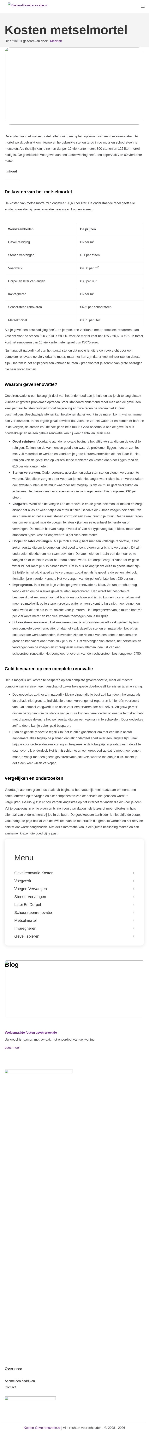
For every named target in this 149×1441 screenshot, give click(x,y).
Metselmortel (25, 920)
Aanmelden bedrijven (20, 1381)
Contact (10, 1387)
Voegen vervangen (30, 889)
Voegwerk (22, 881)
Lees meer (12, 1047)
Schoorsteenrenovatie (33, 912)
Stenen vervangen (30, 897)
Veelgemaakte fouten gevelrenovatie (31, 1032)
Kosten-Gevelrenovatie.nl (42, 1428)
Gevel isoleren (26, 936)
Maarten (56, 41)
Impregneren (25, 928)
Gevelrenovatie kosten (33, 873)
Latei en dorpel (27, 904)
